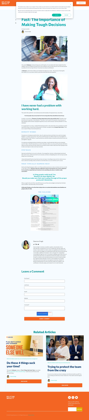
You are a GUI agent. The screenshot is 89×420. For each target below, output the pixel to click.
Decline (66, 15)
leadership (17, 358)
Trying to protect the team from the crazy (64, 368)
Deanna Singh (28, 31)
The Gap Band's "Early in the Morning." (17, 371)
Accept (56, 15)
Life (10, 358)
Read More (24, 381)
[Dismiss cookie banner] (70, 4)
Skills (8, 358)
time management (33, 358)
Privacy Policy (31, 415)
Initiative (13, 358)
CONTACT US (81, 2)
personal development (24, 358)
